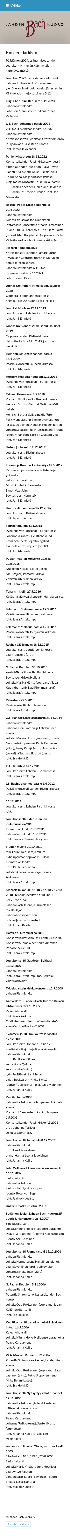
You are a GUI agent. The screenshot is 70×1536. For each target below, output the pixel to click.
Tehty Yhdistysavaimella (18, 1524)
